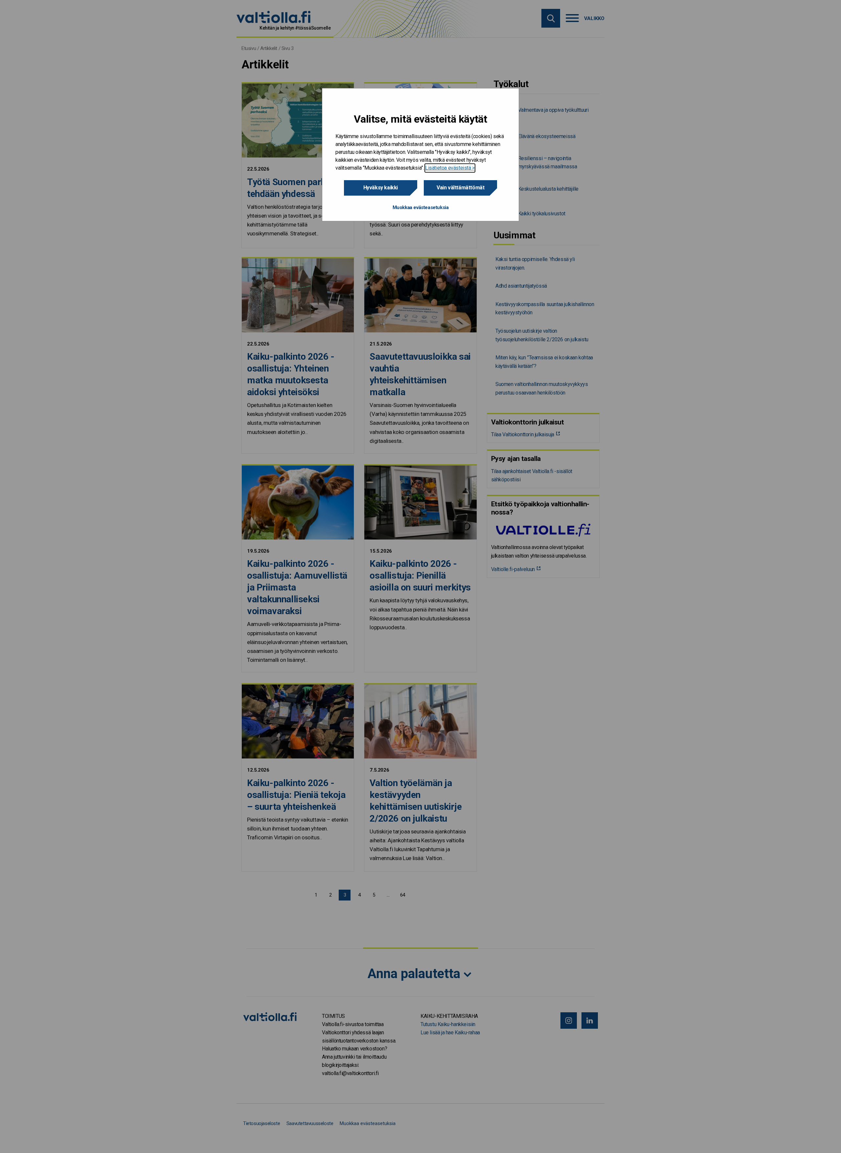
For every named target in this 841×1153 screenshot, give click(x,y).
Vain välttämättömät (460, 187)
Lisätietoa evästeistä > (450, 168)
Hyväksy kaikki (380, 187)
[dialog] (420, 154)
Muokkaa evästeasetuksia (421, 207)
